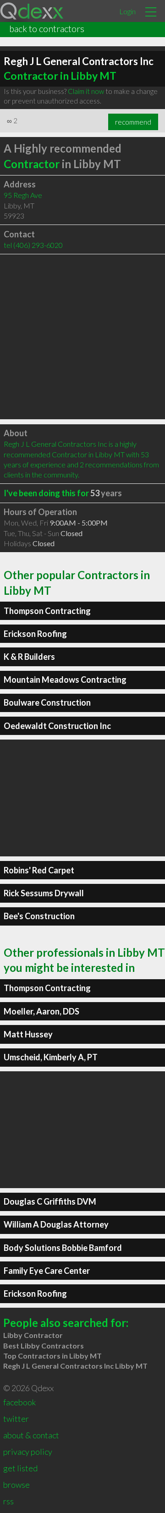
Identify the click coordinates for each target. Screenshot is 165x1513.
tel (33, 245)
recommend (133, 122)
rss (8, 1501)
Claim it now (86, 91)
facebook (19, 1402)
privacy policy (27, 1452)
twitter (16, 1419)
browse (16, 1485)
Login (127, 11)
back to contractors (46, 28)
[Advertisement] (82, 336)
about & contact (31, 1435)
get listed (20, 1468)
